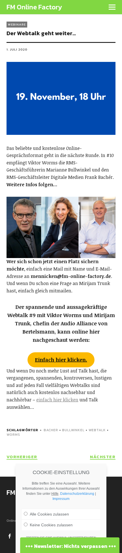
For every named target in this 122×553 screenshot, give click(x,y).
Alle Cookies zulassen (49, 514)
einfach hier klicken (57, 400)
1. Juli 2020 (17, 49)
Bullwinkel (73, 430)
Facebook (10, 535)
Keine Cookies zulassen (51, 525)
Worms (13, 434)
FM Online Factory (34, 7)
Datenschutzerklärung (77, 494)
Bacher (51, 430)
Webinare (17, 24)
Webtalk (97, 430)
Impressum (61, 499)
